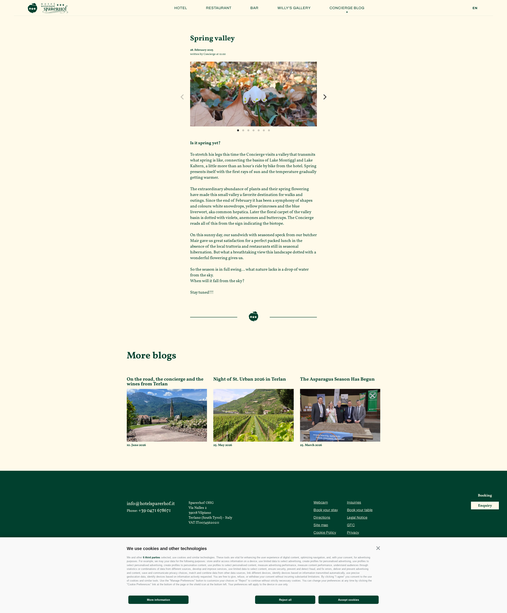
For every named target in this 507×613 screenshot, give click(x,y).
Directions (322, 517)
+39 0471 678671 (154, 510)
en (475, 8)
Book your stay (326, 510)
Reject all (285, 599)
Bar (254, 8)
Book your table (360, 510)
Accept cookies (348, 599)
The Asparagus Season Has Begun (337, 380)
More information (158, 599)
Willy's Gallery (294, 8)
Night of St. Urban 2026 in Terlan (249, 380)
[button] (378, 548)
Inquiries (354, 502)
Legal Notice (357, 517)
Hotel (180, 8)
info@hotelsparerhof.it (151, 503)
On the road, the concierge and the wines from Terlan (165, 382)
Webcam (321, 502)
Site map (321, 525)
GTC (351, 525)
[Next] (324, 97)
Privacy (353, 533)
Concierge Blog (347, 8)
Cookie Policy (325, 533)
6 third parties (151, 557)
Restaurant (219, 8)
